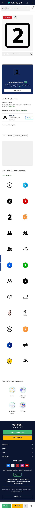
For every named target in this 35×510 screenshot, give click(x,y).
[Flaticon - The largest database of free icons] (15, 3)
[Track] (9, 361)
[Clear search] (23, 8)
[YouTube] (26, 465)
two (4, 135)
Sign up (17, 475)
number (10, 135)
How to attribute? (21, 110)
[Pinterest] (17, 465)
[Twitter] (12, 465)
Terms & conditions (13, 479)
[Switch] (25, 345)
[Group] (9, 249)
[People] (25, 233)
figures (24, 135)
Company (5, 457)
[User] (9, 233)
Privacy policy (24, 479)
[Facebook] (8, 465)
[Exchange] (25, 297)
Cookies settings (18, 483)
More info (22, 87)
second (17, 135)
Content (5, 445)
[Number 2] (9, 185)
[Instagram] (22, 465)
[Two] (9, 217)
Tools (4, 449)
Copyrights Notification (23, 481)
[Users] (9, 281)
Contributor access (17, 432)
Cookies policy (10, 481)
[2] (25, 313)
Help (3, 453)
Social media (17, 461)
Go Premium (17, 438)
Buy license (17, 90)
